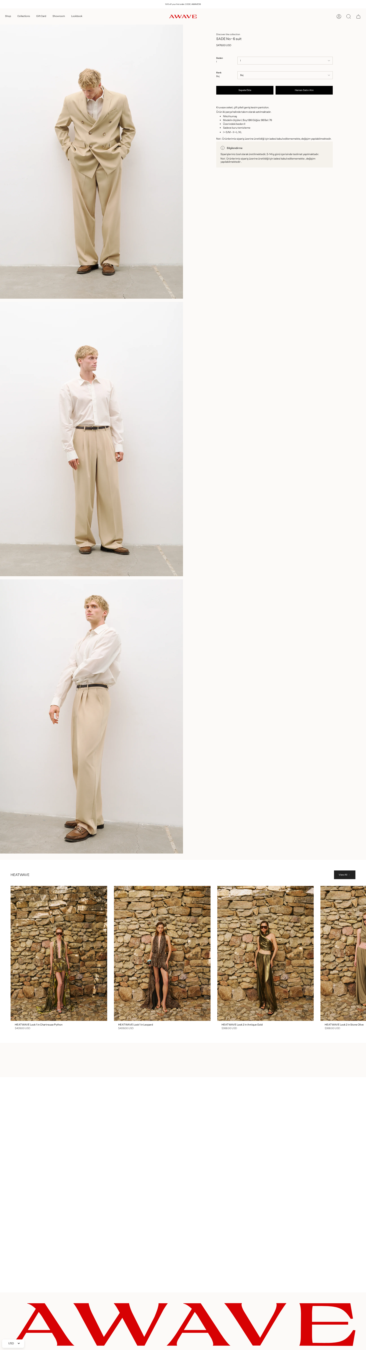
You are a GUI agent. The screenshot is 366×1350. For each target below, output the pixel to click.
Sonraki (359, 953)
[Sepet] (358, 16)
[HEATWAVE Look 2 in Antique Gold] (265, 953)
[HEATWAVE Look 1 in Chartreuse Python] (59, 953)
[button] (8, 16)
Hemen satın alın (304, 90)
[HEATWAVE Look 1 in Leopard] (162, 953)
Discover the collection (228, 34)
